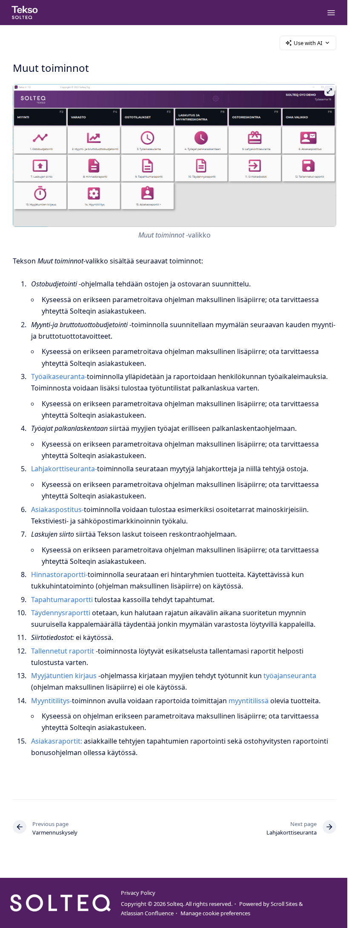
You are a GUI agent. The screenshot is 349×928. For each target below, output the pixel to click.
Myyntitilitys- (51, 700)
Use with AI (308, 43)
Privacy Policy (138, 893)
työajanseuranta (289, 675)
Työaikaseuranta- (59, 376)
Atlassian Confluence (147, 913)
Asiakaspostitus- (57, 509)
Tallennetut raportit (62, 651)
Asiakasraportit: (56, 741)
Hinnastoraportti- (59, 574)
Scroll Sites (284, 904)
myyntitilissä (249, 700)
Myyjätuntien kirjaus (64, 675)
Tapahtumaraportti (62, 599)
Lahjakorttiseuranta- (64, 468)
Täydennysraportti (60, 612)
